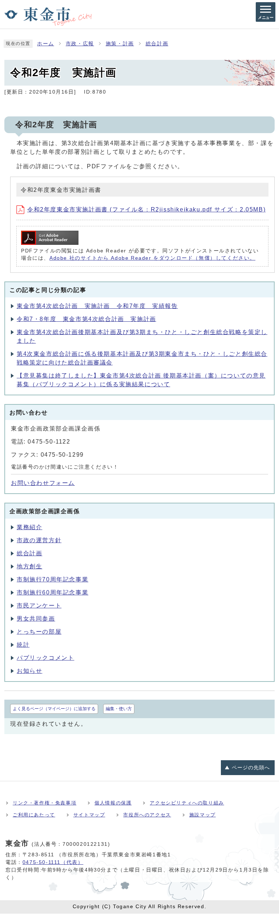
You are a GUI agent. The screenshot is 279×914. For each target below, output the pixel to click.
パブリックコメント (45, 658)
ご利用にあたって (34, 815)
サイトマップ (89, 815)
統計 (23, 645)
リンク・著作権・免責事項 (44, 803)
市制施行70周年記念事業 (52, 579)
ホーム (45, 43)
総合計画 (157, 43)
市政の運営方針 (39, 540)
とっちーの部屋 (39, 632)
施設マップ (202, 815)
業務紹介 (29, 527)
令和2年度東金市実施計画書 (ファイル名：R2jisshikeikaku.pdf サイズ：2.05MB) (146, 209)
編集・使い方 (119, 708)
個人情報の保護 (113, 803)
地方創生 (29, 566)
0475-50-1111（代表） (53, 862)
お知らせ (29, 671)
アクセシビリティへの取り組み (187, 803)
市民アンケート (39, 605)
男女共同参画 (36, 618)
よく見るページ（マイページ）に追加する (54, 708)
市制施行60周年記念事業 (52, 592)
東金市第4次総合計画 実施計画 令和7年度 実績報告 (97, 306)
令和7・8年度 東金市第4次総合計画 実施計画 (86, 319)
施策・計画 (120, 43)
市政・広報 (80, 43)
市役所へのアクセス (147, 815)
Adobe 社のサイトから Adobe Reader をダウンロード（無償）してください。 (152, 258)
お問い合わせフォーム (43, 483)
